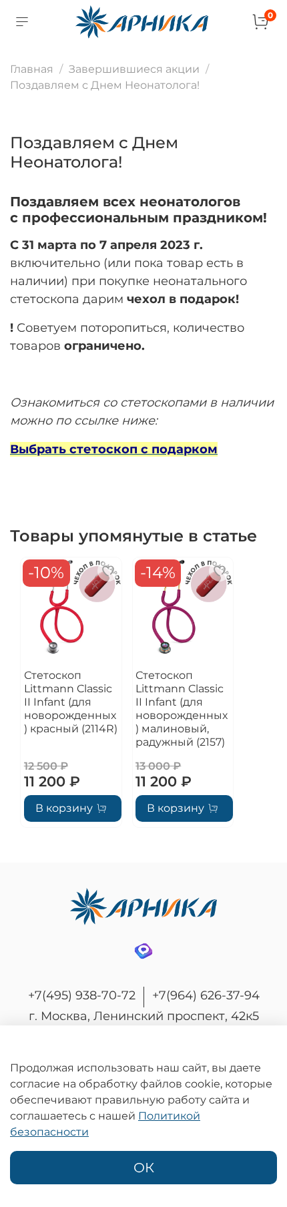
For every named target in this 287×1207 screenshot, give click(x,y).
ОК (143, 1168)
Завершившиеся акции (134, 69)
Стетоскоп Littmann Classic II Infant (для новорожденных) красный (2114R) (70, 701)
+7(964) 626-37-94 (206, 995)
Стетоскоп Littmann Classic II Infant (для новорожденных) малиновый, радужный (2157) (181, 708)
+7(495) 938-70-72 (81, 995)
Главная (31, 69)
